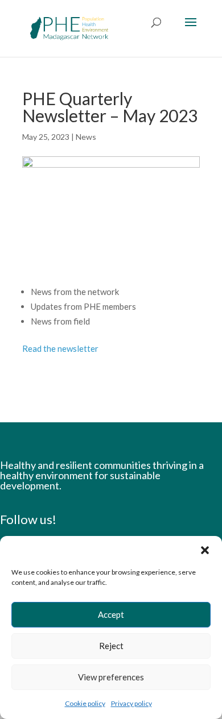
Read (60, 348)
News (86, 137)
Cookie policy (85, 703)
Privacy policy (131, 703)
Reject (111, 646)
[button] (205, 550)
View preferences (111, 677)
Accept (111, 614)
